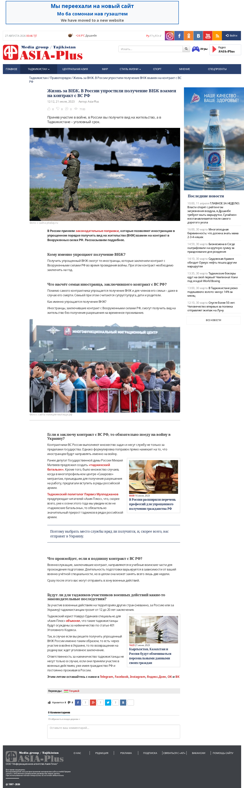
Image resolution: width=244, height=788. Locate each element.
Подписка (150, 753)
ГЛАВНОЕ (11, 69)
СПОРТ (157, 69)
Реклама (126, 753)
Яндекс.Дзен (156, 677)
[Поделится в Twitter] (108, 703)
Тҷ (152, 35)
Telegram (106, 677)
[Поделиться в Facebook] (78, 703)
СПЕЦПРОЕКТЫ (217, 69)
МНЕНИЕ (184, 69)
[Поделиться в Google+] (93, 703)
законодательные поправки (97, 231)
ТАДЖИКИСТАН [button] (38, 69)
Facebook (121, 677)
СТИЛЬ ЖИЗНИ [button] (129, 69)
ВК (177, 677)
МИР (105, 69)
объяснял (73, 621)
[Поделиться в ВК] (123, 703)
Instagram (137, 677)
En (157, 35)
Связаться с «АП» (174, 753)
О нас (77, 753)
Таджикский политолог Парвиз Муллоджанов (82, 494)
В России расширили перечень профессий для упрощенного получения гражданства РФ (152, 504)
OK (170, 677)
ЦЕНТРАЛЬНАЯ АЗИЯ (75, 69)
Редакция (101, 753)
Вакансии (198, 753)
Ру (147, 35)
